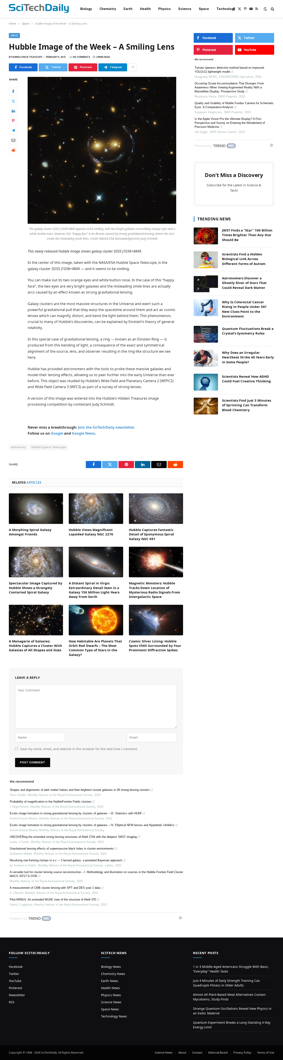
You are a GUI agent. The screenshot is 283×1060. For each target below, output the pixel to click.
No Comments (81, 57)
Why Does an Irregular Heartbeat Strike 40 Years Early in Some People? (248, 357)
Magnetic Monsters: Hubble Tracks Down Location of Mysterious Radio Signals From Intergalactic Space (154, 590)
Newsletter (17, 995)
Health (145, 9)
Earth (128, 9)
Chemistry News (113, 974)
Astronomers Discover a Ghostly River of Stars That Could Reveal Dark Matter (244, 283)
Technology (225, 9)
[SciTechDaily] (39, 9)
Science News (111, 1002)
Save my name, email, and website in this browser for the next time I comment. (79, 749)
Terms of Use (265, 1052)
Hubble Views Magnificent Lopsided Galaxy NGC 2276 (91, 531)
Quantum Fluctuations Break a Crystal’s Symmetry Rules (247, 330)
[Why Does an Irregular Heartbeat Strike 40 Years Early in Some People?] (206, 358)
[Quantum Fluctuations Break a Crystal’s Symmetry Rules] (206, 334)
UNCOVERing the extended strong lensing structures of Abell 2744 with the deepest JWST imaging (73, 836)
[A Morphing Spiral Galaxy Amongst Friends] (36, 508)
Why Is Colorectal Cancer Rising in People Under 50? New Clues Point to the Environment (244, 309)
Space (204, 9)
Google (57, 433)
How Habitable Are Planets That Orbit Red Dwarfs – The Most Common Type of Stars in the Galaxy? (95, 648)
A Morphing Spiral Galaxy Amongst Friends (30, 531)
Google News (83, 433)
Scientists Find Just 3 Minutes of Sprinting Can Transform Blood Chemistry (246, 405)
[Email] (13, 140)
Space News (110, 1009)
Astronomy (18, 447)
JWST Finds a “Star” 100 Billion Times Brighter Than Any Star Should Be (247, 235)
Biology (86, 9)
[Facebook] (13, 91)
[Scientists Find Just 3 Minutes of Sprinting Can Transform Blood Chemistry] (206, 406)
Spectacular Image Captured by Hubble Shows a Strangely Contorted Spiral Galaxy (35, 587)
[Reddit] (13, 150)
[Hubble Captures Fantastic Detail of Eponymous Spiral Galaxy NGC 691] (156, 508)
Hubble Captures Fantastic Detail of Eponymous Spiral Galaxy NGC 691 (151, 534)
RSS (11, 1002)
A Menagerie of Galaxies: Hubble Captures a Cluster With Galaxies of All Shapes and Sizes (35, 645)
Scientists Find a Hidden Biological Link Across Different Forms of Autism (244, 259)
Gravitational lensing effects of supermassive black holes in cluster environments (62, 848)
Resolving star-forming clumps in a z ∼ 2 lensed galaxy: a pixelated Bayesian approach (66, 860)
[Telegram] (13, 130)
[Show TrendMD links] (180, 918)
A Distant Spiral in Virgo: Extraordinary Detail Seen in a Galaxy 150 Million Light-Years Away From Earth (94, 590)
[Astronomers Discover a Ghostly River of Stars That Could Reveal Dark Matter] (206, 283)
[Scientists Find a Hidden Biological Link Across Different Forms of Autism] (206, 259)
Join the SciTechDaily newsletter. (106, 427)
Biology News (111, 967)
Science (184, 9)
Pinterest (15, 988)
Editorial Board (218, 1052)
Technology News (114, 1016)
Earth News (109, 981)
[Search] (272, 9)
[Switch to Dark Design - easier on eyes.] (265, 9)
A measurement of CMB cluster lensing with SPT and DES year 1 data (55, 887)
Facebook (16, 967)
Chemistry (107, 9)
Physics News (111, 995)
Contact (197, 1052)
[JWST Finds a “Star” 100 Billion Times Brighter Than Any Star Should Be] (206, 236)
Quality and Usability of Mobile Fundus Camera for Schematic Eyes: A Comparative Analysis (234, 105)
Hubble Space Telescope (48, 447)
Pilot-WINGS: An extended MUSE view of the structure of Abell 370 (53, 899)
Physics (164, 9)
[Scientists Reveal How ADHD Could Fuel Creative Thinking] (206, 382)
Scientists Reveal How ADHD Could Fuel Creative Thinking (246, 378)
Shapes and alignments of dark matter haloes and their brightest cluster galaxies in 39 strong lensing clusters (80, 790)
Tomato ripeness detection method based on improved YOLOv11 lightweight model (229, 69)
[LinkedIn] (13, 111)
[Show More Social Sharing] (132, 67)
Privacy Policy (242, 1052)
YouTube (15, 981)
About (182, 1052)
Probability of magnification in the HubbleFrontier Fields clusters (51, 801)
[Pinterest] (13, 120)
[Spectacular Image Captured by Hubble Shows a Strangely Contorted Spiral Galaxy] (36, 562)
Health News (110, 988)
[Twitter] (13, 101)
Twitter (14, 974)
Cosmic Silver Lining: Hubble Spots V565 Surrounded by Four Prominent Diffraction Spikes (155, 645)
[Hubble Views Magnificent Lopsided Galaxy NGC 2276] (96, 508)
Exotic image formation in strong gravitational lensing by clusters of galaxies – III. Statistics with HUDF (76, 813)
